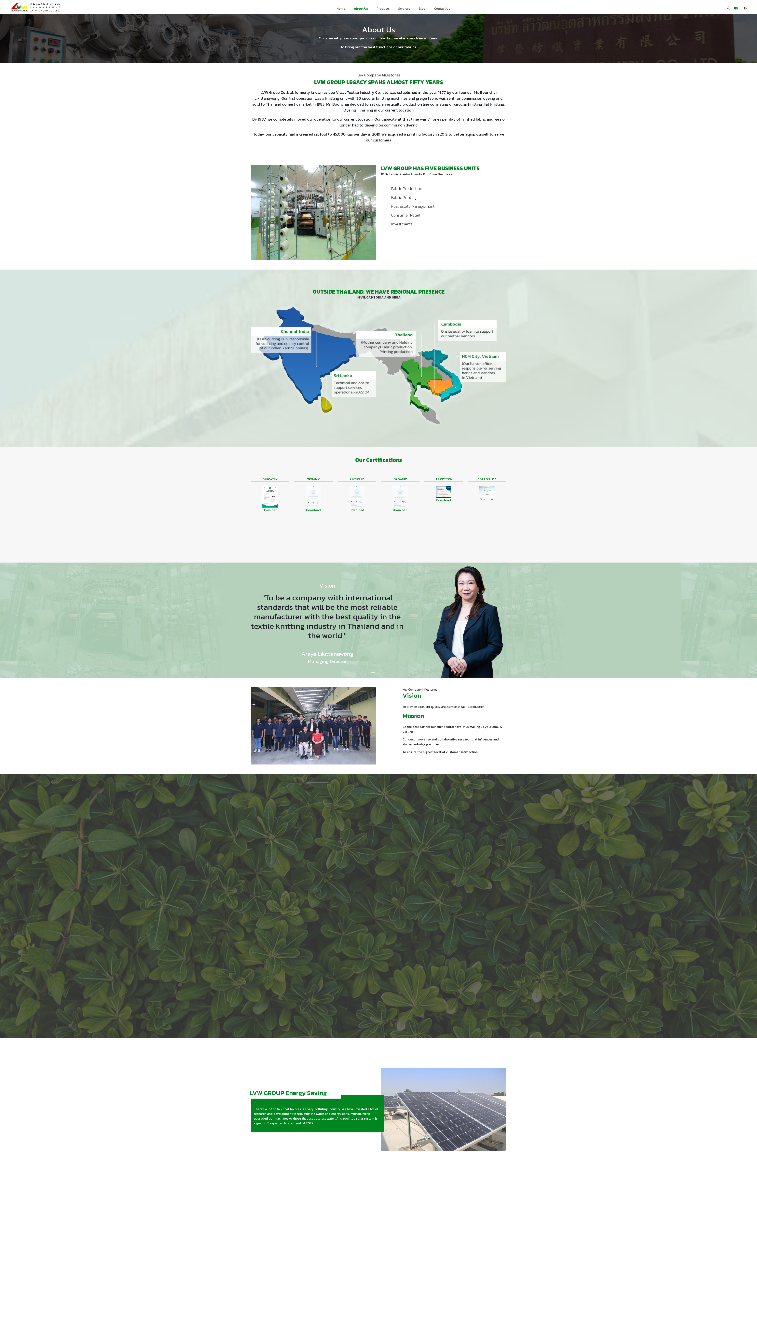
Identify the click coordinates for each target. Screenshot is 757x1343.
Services (404, 8)
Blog (422, 8)
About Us (361, 8)
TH (745, 8)
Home (341, 8)
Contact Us (442, 8)
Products (383, 8)
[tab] (373, 672)
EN (736, 8)
